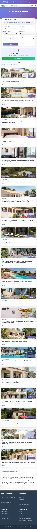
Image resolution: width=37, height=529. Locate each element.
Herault (15, 55)
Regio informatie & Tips (23, 502)
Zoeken (10, 44)
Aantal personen (22, 26)
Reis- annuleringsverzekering (24, 504)
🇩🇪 (18, 1)
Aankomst (7, 31)
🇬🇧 (20, 1)
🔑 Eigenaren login (34, 1)
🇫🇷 (23, 1)
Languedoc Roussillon (24, 55)
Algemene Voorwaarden (5, 518)
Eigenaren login (4, 515)
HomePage (21, 495)
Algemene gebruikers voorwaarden (25, 520)
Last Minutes (21, 499)
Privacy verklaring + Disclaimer (25, 518)
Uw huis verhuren (4, 511)
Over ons (21, 513)
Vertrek (22, 31)
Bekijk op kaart (18, 58)
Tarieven (2, 516)
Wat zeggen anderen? (23, 515)
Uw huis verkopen (4, 513)
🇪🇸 (25, 1)
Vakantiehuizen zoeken (23, 497)
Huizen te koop (22, 501)
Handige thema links (23, 521)
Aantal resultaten (6, 26)
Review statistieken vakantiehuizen (25, 516)
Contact (20, 511)
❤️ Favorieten (30, 2)
